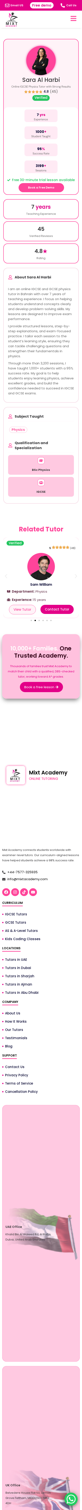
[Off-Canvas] (73, 18)
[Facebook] (6, 892)
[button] (6, 576)
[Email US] (7, 5)
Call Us (71, 5)
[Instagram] (15, 892)
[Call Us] (63, 5)
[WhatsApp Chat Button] (71, 1499)
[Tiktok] (24, 892)
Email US (16, 5)
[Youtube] (33, 892)
